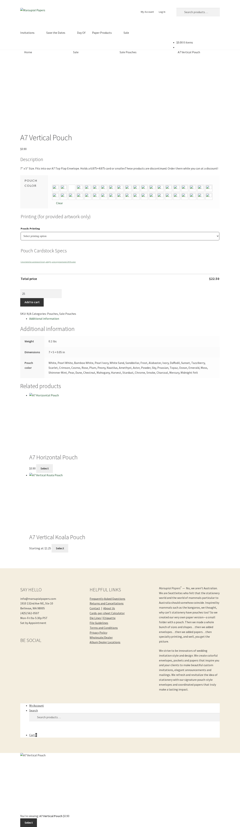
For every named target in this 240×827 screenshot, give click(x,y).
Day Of (81, 32)
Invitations (27, 32)
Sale (126, 32)
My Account (147, 11)
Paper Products (102, 32)
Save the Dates (55, 32)
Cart (33, 735)
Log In (162, 11)
